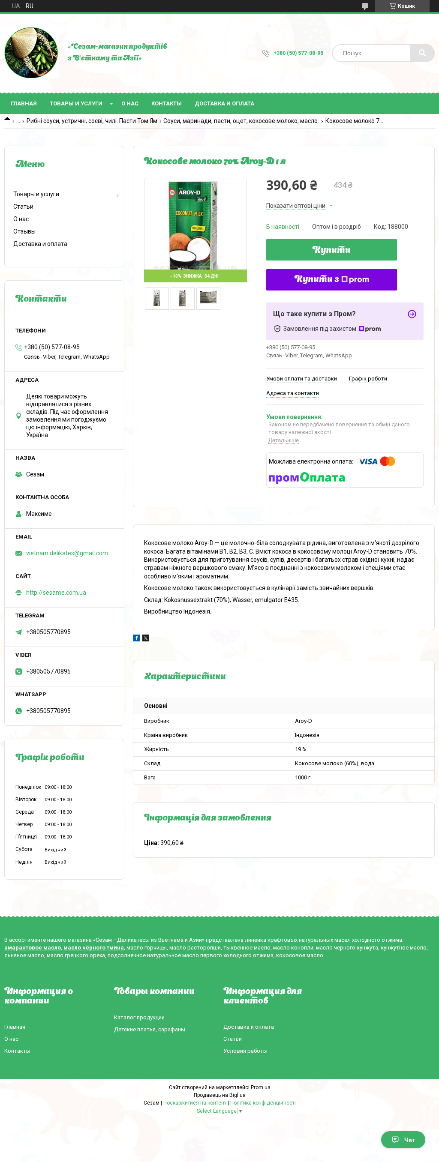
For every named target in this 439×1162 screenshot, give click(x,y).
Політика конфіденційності (263, 1103)
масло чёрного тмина (93, 947)
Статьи (23, 206)
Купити (332, 250)
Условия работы (245, 1051)
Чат (409, 1139)
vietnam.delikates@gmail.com (67, 553)
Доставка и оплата (224, 103)
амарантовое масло (32, 947)
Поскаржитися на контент (194, 1103)
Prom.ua (261, 1087)
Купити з (317, 280)
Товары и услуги (76, 103)
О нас (129, 103)
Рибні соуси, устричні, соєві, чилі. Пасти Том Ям (92, 120)
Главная (24, 103)
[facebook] (136, 639)
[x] (145, 639)
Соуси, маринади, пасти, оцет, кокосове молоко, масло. (241, 120)
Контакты (166, 103)
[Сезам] (31, 53)
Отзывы (24, 231)
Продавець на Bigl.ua (220, 1095)
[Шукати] (422, 53)
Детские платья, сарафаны (149, 1029)
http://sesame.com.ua (56, 592)
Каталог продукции (139, 1017)
